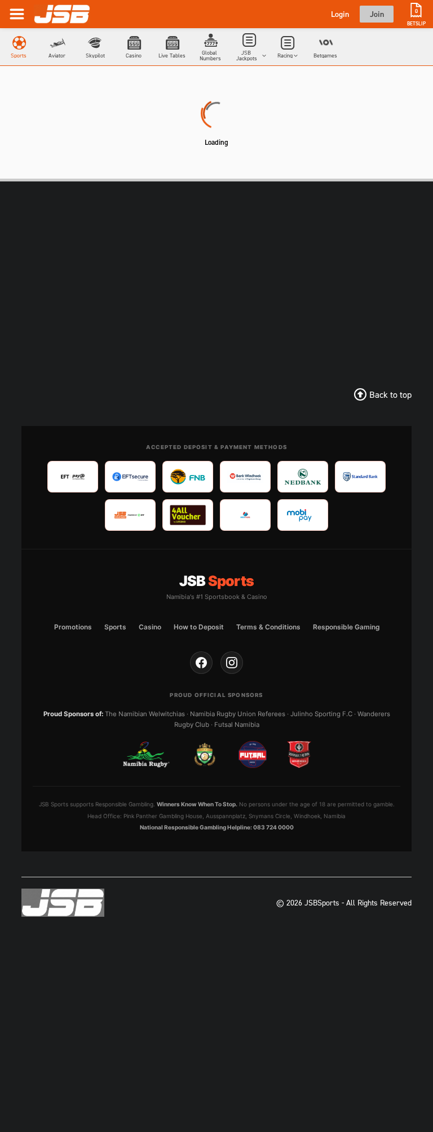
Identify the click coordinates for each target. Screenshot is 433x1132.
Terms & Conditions (268, 627)
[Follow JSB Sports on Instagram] (231, 662)
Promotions (73, 627)
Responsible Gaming (346, 627)
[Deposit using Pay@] (72, 476)
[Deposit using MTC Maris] (245, 515)
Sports (115, 627)
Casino (150, 627)
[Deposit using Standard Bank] (360, 476)
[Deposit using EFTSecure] (130, 476)
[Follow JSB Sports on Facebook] (201, 662)
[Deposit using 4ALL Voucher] (187, 515)
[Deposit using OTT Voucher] (130, 515)
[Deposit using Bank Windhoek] (245, 476)
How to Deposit (199, 627)
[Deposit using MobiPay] (302, 515)
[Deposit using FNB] (187, 476)
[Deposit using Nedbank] (302, 476)
